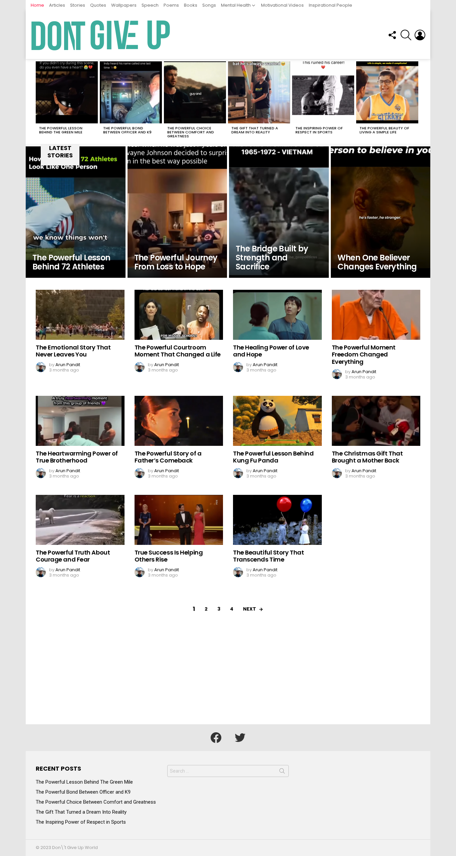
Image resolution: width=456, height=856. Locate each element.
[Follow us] (392, 35)
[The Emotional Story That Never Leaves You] (80, 315)
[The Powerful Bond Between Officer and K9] (131, 92)
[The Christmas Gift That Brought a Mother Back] (376, 421)
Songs (209, 5)
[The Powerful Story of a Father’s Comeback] (179, 421)
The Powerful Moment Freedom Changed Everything (364, 354)
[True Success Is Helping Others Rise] (179, 520)
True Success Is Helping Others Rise (169, 556)
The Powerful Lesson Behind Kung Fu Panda (273, 457)
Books (190, 5)
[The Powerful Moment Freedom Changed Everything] (376, 315)
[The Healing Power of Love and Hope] (277, 315)
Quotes (98, 5)
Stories (77, 5)
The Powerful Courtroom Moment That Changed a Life (178, 351)
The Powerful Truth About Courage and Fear (73, 556)
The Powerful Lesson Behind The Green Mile (60, 130)
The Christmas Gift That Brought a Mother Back (367, 457)
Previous (39, 101)
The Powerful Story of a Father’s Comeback (168, 457)
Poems (171, 5)
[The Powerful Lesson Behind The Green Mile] (67, 92)
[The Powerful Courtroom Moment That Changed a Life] (179, 315)
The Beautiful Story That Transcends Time (268, 556)
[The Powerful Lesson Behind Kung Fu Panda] (277, 421)
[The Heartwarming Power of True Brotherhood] (80, 421)
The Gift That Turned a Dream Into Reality (254, 130)
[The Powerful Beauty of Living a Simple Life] (387, 92)
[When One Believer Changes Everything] (381, 212)
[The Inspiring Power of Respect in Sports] (323, 92)
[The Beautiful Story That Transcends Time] (277, 520)
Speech (150, 5)
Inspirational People (330, 5)
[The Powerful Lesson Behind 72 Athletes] (76, 212)
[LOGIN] (420, 35)
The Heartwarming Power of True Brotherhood (77, 457)
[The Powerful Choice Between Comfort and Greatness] (195, 92)
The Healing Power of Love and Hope (271, 351)
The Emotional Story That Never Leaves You (73, 351)
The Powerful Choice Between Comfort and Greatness (190, 132)
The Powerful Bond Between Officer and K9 (127, 130)
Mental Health (236, 5)
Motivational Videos (282, 5)
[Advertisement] (228, 674)
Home (37, 5)
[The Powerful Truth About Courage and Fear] (80, 520)
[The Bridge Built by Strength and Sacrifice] (279, 212)
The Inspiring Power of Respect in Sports (319, 130)
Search (282, 772)
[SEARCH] (406, 35)
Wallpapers (124, 5)
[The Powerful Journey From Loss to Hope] (177, 212)
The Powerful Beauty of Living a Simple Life (384, 130)
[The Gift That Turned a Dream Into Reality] (259, 92)
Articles (57, 5)
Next (417, 101)
